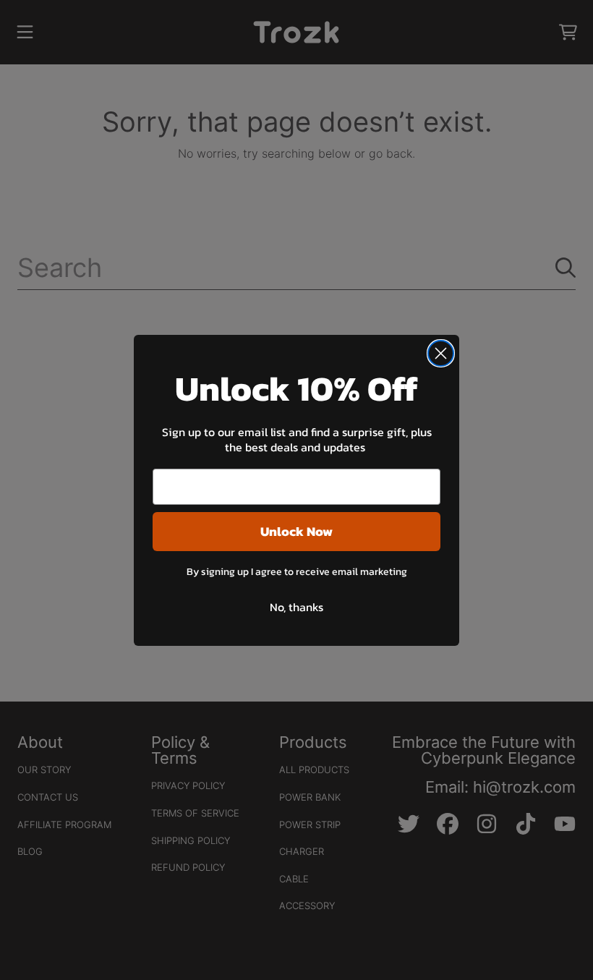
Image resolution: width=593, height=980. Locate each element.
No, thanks (296, 606)
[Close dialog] (440, 353)
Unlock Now (296, 531)
